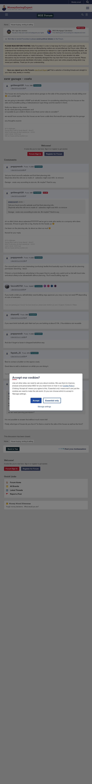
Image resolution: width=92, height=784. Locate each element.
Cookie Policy (68, 385)
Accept (36, 400)
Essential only (52, 400)
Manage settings (44, 406)
